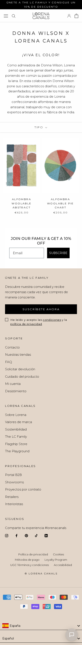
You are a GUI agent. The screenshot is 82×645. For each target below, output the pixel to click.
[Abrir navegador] (6, 16)
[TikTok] (36, 535)
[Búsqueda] (14, 16)
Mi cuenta (13, 384)
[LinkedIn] (46, 535)
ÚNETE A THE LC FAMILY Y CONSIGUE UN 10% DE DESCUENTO (41, 4)
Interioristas (14, 504)
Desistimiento (15, 391)
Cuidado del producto (22, 376)
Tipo (39, 127)
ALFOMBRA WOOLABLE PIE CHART (60, 203)
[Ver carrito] (76, 16)
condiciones (52, 319)
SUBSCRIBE (58, 253)
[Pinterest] (26, 535)
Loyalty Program (56, 559)
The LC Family (16, 437)
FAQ (8, 362)
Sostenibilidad (16, 429)
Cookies (58, 554)
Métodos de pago (27, 559)
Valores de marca (18, 422)
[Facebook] (16, 535)
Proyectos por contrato (23, 489)
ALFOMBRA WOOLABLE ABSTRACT (21, 203)
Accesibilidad (63, 565)
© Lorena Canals (41, 573)
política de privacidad (26, 324)
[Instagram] (6, 535)
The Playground (17, 451)
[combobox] (41, 626)
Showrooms (14, 482)
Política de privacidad (33, 554)
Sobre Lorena (15, 415)
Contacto (12, 347)
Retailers (12, 497)
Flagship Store (16, 444)
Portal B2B (13, 475)
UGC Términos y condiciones (29, 565)
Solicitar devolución (20, 369)
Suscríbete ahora (41, 309)
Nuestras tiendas (18, 355)
